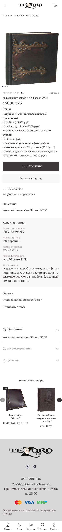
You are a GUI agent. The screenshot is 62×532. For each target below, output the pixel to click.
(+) (17, 123)
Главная (7, 16)
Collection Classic (27, 16)
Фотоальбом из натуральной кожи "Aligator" (46, 418)
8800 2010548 (31, 479)
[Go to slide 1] (2, 86)
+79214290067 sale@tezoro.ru (31, 484)
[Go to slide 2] (5, 86)
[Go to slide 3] (7, 86)
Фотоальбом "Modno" (16, 416)
